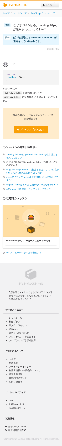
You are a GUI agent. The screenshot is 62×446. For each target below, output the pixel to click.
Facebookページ (17, 408)
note (11, 400)
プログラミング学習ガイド (22, 336)
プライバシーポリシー (20, 366)
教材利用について (18, 378)
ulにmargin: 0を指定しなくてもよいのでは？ (28, 189)
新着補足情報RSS (17, 430)
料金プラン (14, 321)
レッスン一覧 (20, 13)
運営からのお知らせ (19, 333)
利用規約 (13, 363)
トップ (6, 13)
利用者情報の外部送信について (24, 370)
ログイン (49, 5)
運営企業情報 (15, 374)
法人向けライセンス (19, 325)
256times (13, 329)
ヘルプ (12, 359)
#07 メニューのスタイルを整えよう (24, 252)
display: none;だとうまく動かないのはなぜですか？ (32, 184)
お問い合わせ (15, 381)
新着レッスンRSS (17, 426)
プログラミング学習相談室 (22, 340)
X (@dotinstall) (16, 404)
